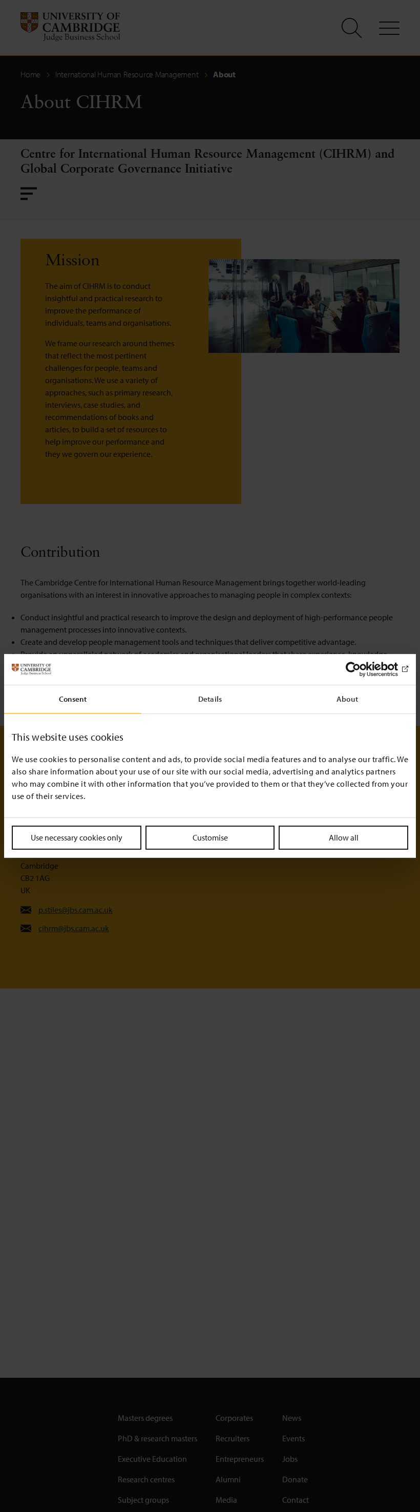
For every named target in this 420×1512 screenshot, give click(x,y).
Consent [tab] (73, 699)
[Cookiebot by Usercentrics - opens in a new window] (363, 669)
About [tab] (347, 699)
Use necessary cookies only (76, 837)
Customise (210, 837)
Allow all (344, 837)
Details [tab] (210, 699)
